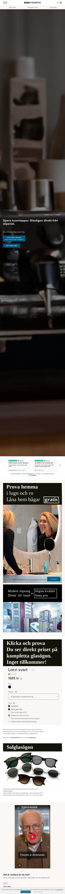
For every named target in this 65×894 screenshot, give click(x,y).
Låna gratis (54, 579)
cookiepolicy (60, 890)
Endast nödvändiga (38, 892)
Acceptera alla (25, 892)
